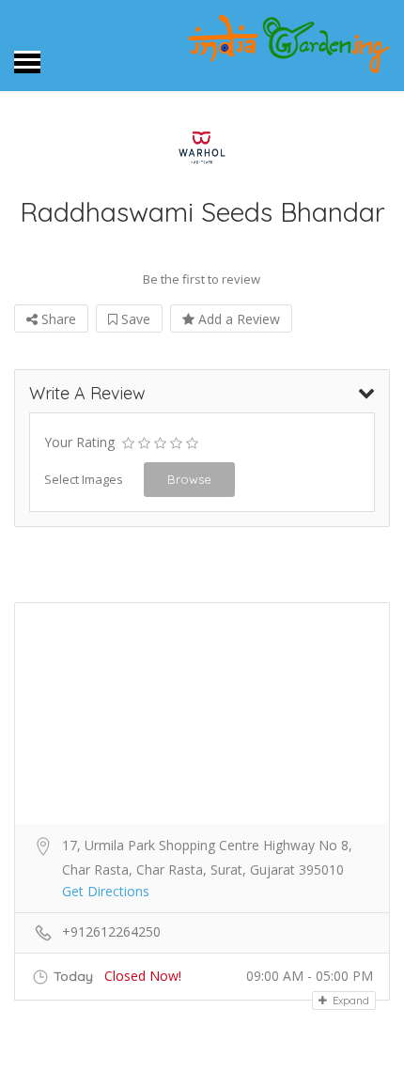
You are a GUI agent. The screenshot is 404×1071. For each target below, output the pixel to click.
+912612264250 (111, 931)
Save (133, 319)
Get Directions (105, 891)
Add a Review (237, 319)
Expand (349, 1000)
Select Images (83, 479)
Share (57, 319)
